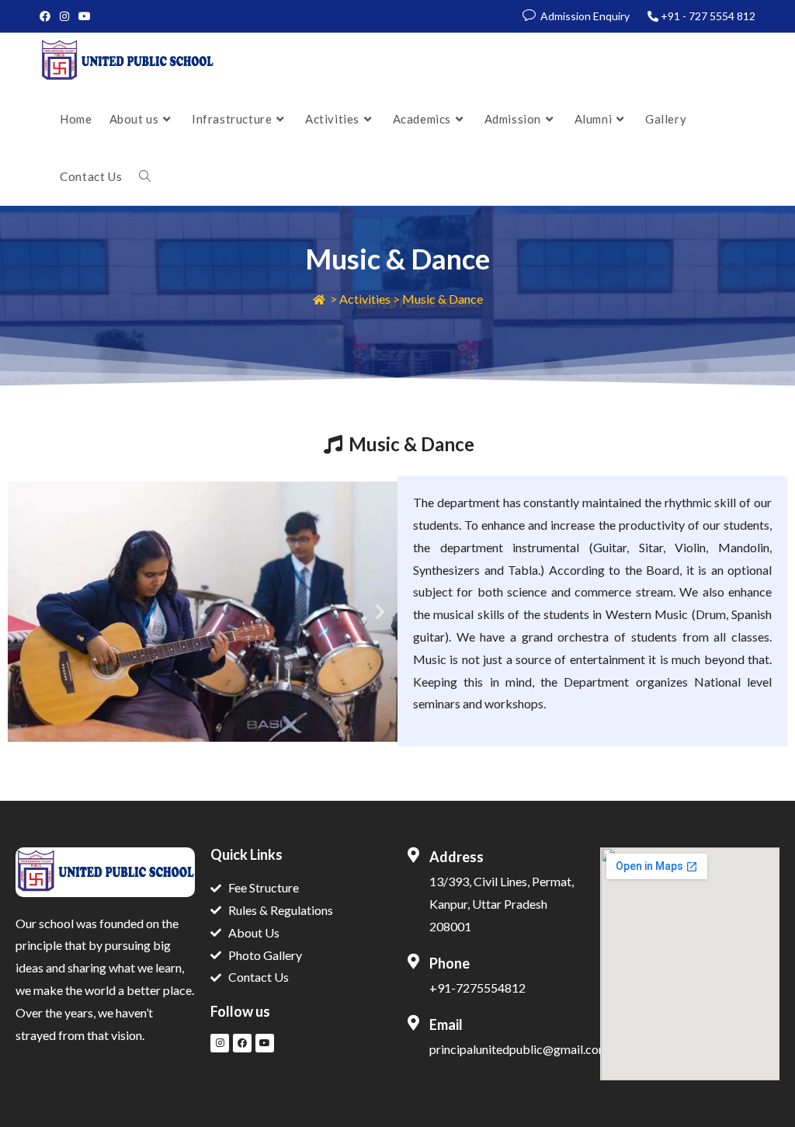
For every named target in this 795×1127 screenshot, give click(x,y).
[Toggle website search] (144, 176)
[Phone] (413, 961)
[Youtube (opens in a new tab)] (84, 16)
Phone (449, 963)
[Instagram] (219, 1043)
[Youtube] (264, 1043)
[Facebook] (242, 1043)
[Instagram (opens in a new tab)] (64, 16)
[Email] (413, 1023)
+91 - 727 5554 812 (708, 16)
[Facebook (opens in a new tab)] (47, 16)
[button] (25, 611)
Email (446, 1024)
